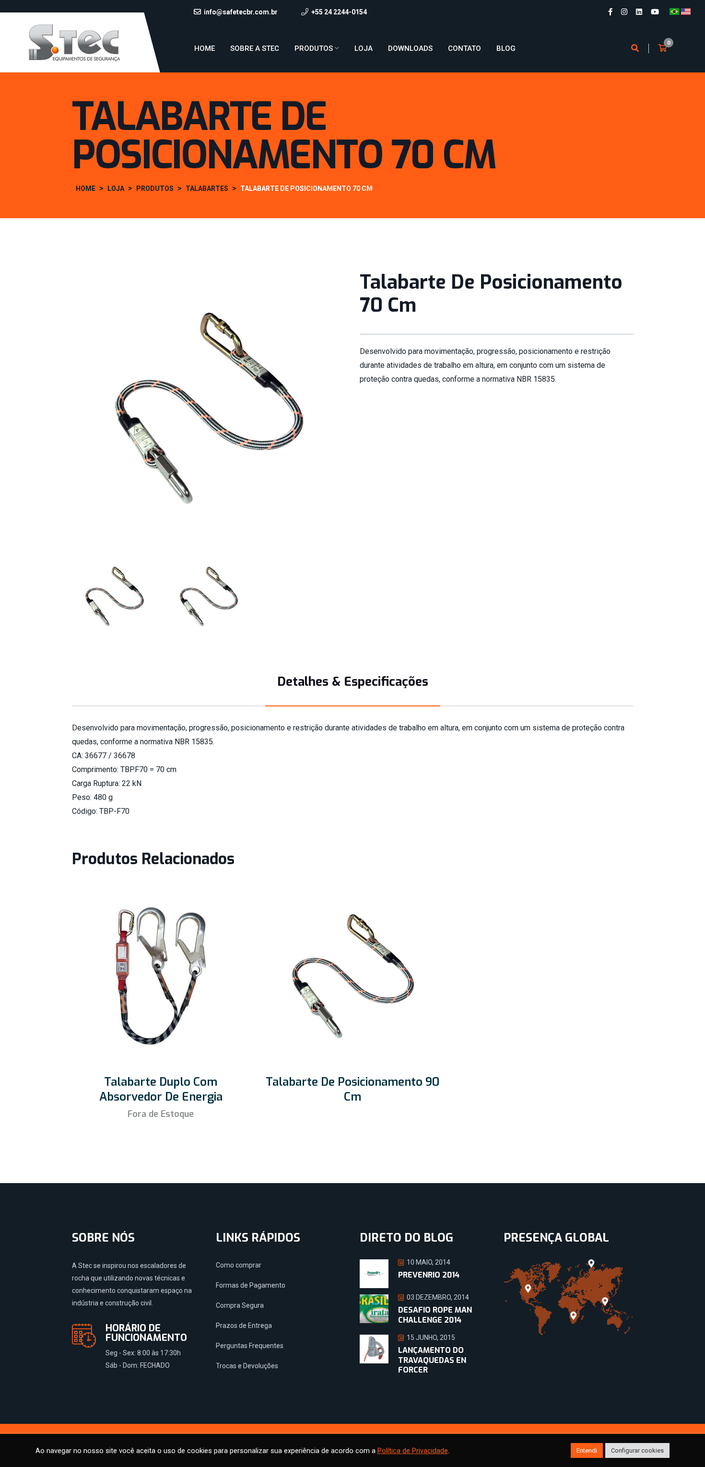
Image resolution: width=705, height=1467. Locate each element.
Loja (363, 48)
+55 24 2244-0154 (339, 12)
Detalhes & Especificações (352, 681)
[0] (662, 48)
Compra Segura (240, 1305)
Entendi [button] (586, 1450)
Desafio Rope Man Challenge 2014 (435, 1315)
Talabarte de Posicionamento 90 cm (352, 1089)
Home (204, 48)
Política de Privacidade (412, 1450)
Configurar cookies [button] (637, 1450)
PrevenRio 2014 (428, 1275)
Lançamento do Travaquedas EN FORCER (432, 1360)
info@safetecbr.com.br (241, 12)
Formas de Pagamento (250, 1285)
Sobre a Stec (254, 48)
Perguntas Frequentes (249, 1346)
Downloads (410, 48)
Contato (464, 48)
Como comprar (238, 1265)
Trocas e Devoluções (247, 1366)
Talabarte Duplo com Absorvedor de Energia (161, 1089)
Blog (506, 48)
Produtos (313, 48)
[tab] (114, 596)
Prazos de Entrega (244, 1325)
